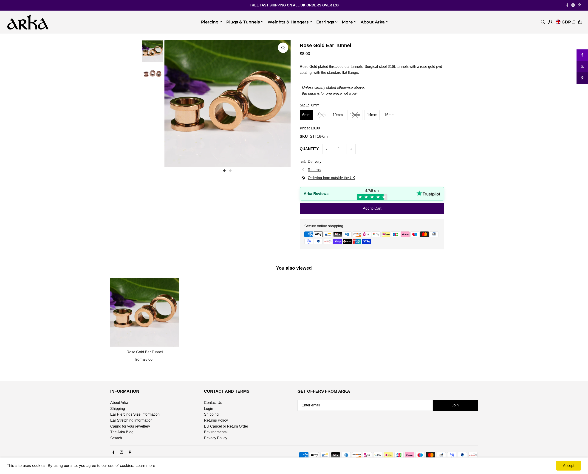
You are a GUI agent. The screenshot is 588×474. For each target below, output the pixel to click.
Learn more (145, 465)
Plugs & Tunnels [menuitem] (243, 21)
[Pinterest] (579, 5)
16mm (389, 115)
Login (208, 409)
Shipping (117, 409)
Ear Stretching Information (131, 420)
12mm (355, 115)
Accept (568, 466)
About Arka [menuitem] (373, 21)
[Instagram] (573, 5)
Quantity (309, 149)
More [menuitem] (347, 21)
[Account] (550, 22)
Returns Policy (216, 420)
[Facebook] (567, 5)
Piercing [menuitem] (209, 21)
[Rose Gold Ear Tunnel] (144, 312)
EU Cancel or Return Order (226, 426)
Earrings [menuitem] (325, 21)
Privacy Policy (215, 438)
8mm (321, 115)
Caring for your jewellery (130, 426)
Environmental (216, 432)
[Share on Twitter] (582, 66)
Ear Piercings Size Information (135, 414)
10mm (338, 115)
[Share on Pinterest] (582, 78)
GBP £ (568, 21)
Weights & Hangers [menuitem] (288, 21)
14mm (372, 115)
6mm (306, 115)
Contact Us (213, 403)
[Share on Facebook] (582, 55)
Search (116, 438)
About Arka (119, 403)
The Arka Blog (121, 432)
